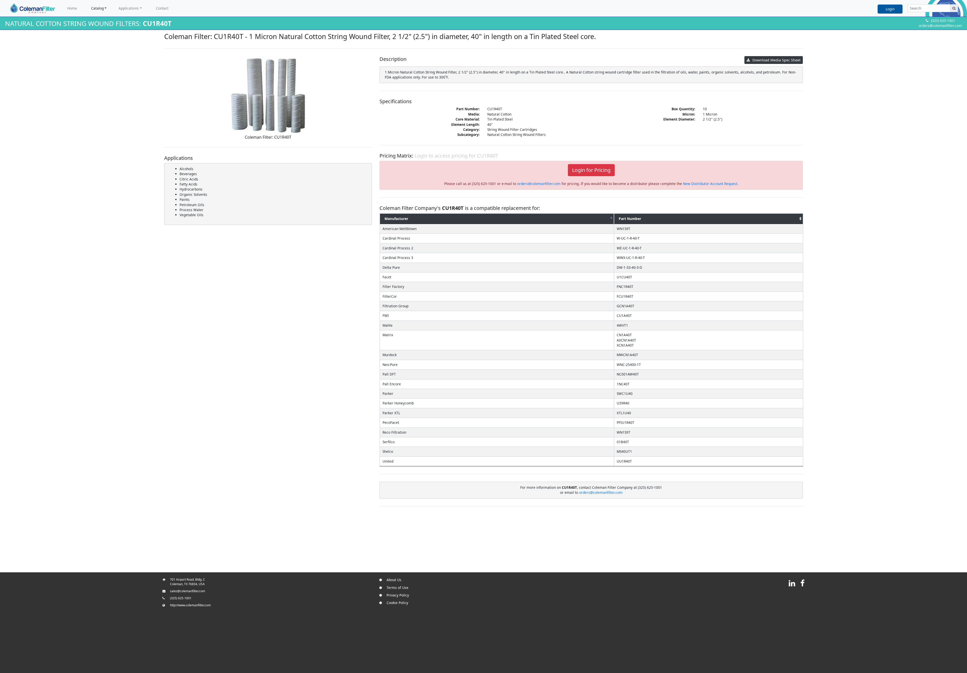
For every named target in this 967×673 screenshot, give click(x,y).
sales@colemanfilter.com (187, 591)
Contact (162, 8)
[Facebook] (802, 583)
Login (890, 9)
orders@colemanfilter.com (940, 25)
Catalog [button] (97, 8)
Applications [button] (129, 8)
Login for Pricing (591, 170)
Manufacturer (396, 218)
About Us (394, 579)
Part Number (630, 218)
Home (72, 8)
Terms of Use (397, 587)
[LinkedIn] (792, 583)
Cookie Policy (397, 602)
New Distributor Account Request (710, 183)
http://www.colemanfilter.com (190, 605)
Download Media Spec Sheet (776, 60)
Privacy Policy (398, 595)
